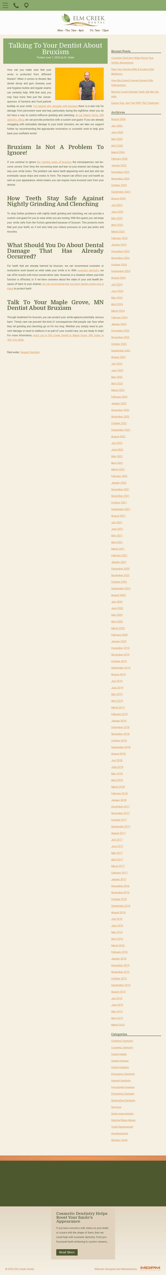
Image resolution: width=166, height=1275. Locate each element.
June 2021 (117, 529)
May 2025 (117, 218)
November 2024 (120, 258)
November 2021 (120, 495)
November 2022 (120, 416)
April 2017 (117, 859)
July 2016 (116, 919)
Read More (67, 1252)
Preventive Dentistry (123, 1093)
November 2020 (120, 575)
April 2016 (117, 938)
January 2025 (118, 244)
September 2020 (120, 588)
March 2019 (118, 707)
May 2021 (117, 535)
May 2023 (117, 376)
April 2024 (117, 304)
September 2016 (120, 905)
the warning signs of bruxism (54, 162)
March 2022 (118, 469)
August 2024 (118, 277)
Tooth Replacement (122, 1126)
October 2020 (119, 581)
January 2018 (118, 800)
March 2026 (118, 152)
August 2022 (118, 436)
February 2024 (119, 317)
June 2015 (117, 1004)
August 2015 (118, 991)
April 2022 (117, 462)
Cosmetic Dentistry (122, 1047)
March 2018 (118, 786)
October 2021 (119, 502)
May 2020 (117, 615)
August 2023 (118, 357)
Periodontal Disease (123, 1087)
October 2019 (119, 661)
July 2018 (116, 760)
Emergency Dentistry (123, 1074)
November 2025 (120, 178)
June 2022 (117, 449)
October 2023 (119, 344)
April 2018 (117, 780)
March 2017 (118, 866)
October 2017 (119, 819)
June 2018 (117, 767)
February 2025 (119, 238)
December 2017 (120, 806)
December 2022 (120, 410)
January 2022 (118, 482)
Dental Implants (120, 1067)
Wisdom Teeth (119, 1140)
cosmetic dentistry (88, 270)
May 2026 (117, 139)
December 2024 (120, 251)
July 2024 (116, 284)
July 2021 (116, 522)
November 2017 (120, 813)
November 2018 (120, 734)
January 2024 (118, 324)
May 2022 (117, 456)
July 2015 (116, 998)
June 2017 (117, 846)
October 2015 (119, 978)
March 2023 (118, 390)
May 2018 (117, 773)
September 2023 (120, 350)
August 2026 (118, 119)
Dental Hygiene (120, 1060)
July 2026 (116, 125)
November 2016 (120, 892)
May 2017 (117, 853)
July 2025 (116, 205)
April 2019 (117, 700)
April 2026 (117, 145)
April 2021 (117, 542)
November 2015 (120, 971)
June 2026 (117, 132)
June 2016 (117, 925)
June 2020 (117, 608)
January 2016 (118, 958)
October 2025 (119, 185)
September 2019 (120, 667)
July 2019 (116, 681)
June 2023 (117, 370)
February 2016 (119, 952)
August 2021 (118, 515)
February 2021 (119, 555)
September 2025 (120, 191)
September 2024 (120, 271)
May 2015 (117, 1011)
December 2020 (120, 568)
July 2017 (116, 839)
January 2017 (118, 879)
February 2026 (119, 158)
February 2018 (119, 793)
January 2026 (118, 165)
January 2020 (118, 641)
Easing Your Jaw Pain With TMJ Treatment (135, 103)
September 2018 (120, 747)
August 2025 (118, 198)
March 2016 (118, 945)
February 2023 (119, 396)
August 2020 (118, 595)
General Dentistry (30, 352)
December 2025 (120, 172)
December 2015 (120, 965)
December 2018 (120, 727)
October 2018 (119, 740)
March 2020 (118, 628)
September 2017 (120, 826)
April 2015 (117, 1018)
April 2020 (117, 621)
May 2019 (117, 694)
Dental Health (118, 1054)
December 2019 (120, 648)
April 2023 (117, 383)
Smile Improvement (122, 1113)
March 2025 (118, 231)
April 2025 (117, 225)
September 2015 (120, 985)
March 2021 (118, 548)
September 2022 (120, 429)
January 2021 (118, 562)
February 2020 (119, 634)
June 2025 (117, 211)
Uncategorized (119, 1133)
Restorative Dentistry (123, 1100)
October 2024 (119, 264)
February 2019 (119, 714)
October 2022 (119, 423)
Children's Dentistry (122, 1040)
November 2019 (120, 654)
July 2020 (116, 601)
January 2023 (118, 403)
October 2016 (119, 899)
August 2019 (118, 674)
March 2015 (118, 1024)
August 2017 (118, 833)
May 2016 (117, 932)
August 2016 (118, 912)
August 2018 (118, 753)
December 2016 (120, 885)
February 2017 (119, 872)
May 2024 (117, 297)
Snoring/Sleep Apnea (123, 1120)
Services (116, 1107)
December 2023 (120, 330)
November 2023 (120, 337)
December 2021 (120, 489)
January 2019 (118, 720)
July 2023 (116, 363)
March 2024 (118, 310)
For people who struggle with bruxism (55, 106)
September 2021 (120, 509)
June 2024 (117, 291)
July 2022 (116, 443)
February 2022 (119, 476)
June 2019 (117, 687)
